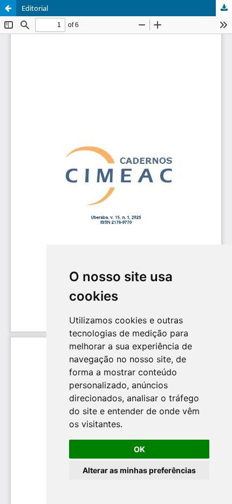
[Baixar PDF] (224, 8)
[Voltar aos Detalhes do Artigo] (8, 8)
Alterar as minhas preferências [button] (139, 470)
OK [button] (139, 449)
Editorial (35, 8)
